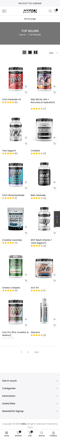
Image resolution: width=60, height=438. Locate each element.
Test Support (9, 150)
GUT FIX (35, 287)
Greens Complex (11, 287)
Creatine (35, 150)
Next (37, 352)
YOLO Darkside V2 (11, 99)
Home (22, 34)
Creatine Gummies (12, 240)
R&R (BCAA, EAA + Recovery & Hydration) (43, 101)
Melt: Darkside (38, 195)
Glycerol (35, 332)
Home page (30, 18)
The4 (30, 427)
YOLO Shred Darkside (13, 195)
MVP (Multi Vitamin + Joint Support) (41, 241)
